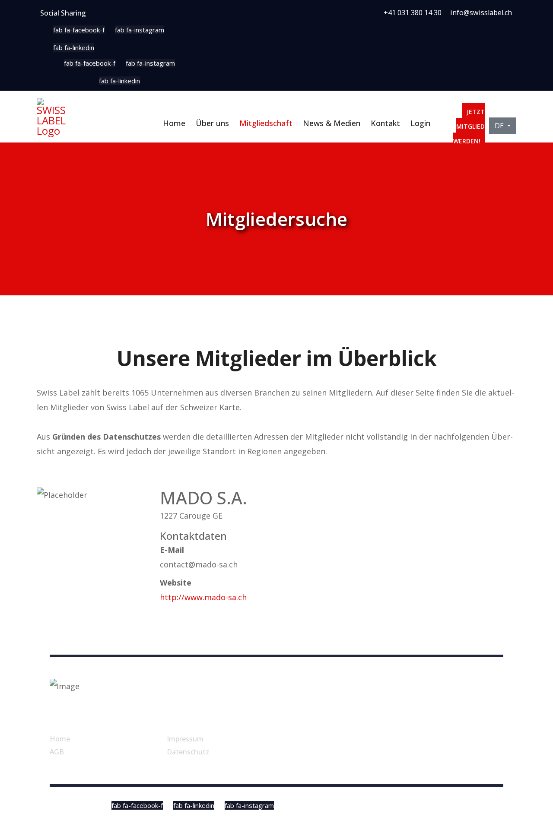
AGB (57, 752)
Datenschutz (188, 752)
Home (174, 123)
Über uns (212, 123)
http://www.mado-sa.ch (203, 597)
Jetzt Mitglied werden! (469, 126)
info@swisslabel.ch (481, 12)
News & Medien (331, 123)
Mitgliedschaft (265, 123)
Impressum (185, 739)
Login (420, 123)
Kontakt (385, 123)
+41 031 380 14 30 (413, 12)
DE (500, 125)
